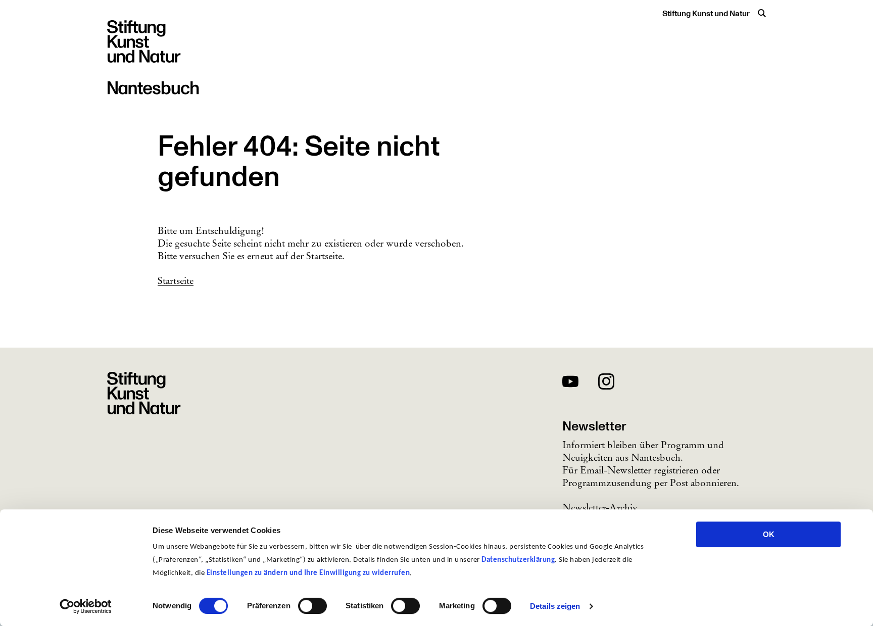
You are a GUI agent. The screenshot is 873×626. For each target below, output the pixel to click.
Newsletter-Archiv (600, 507)
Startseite (175, 280)
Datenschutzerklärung (518, 560)
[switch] (312, 606)
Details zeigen (555, 606)
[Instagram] (606, 383)
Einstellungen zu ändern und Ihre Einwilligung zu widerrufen (308, 573)
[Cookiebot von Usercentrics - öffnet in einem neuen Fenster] (85, 606)
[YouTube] (570, 383)
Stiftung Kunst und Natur (706, 13)
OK (768, 534)
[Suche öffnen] (762, 13)
